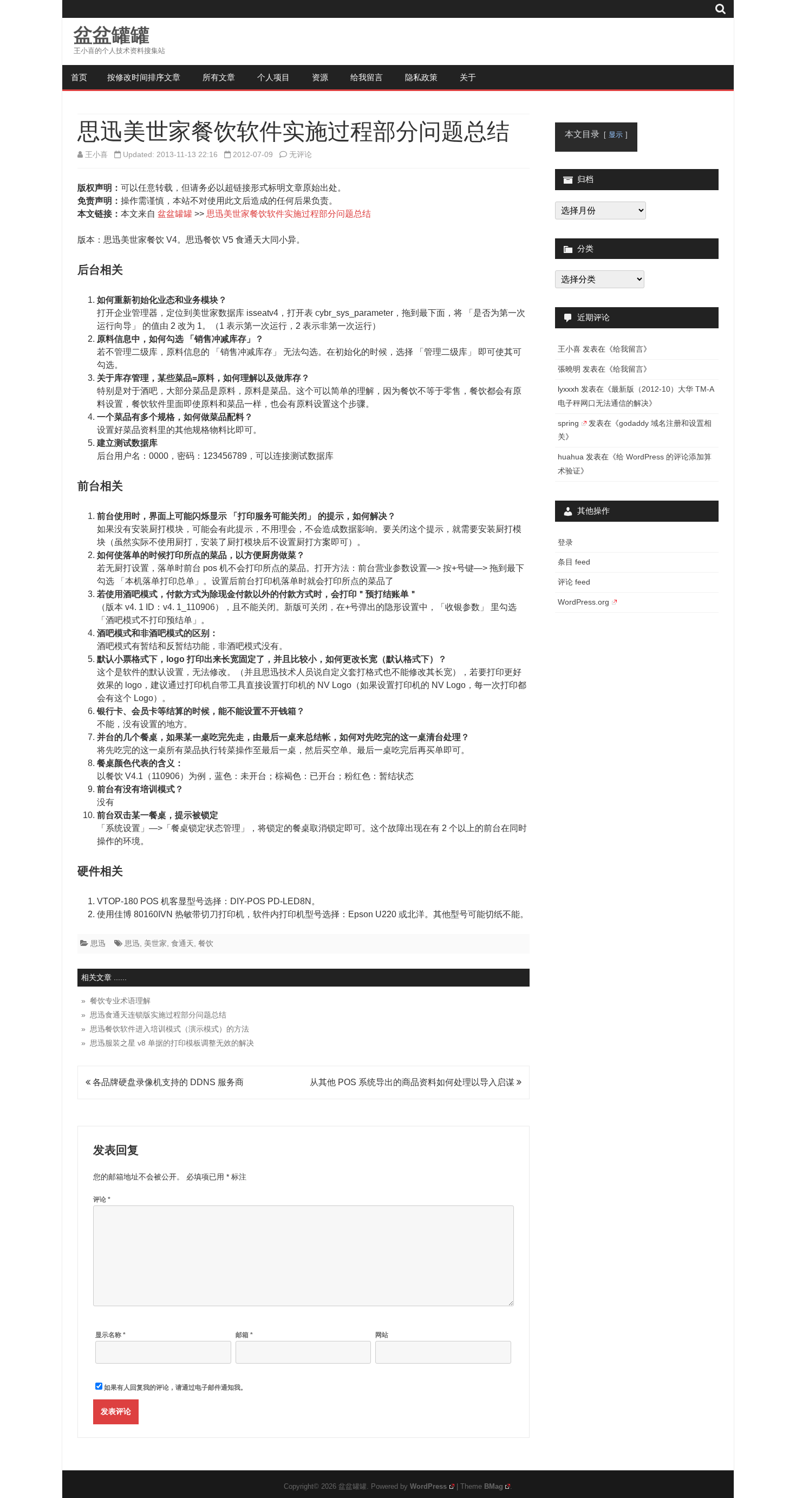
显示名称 (110, 1335)
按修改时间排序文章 (143, 77)
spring (568, 423)
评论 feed (574, 582)
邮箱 (244, 1335)
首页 (79, 77)
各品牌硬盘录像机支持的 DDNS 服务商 (167, 1082)
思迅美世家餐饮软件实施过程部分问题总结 (288, 213)
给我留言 (366, 77)
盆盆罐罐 (111, 34)
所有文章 (219, 77)
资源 (320, 77)
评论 (101, 1199)
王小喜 (96, 154)
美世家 (155, 943)
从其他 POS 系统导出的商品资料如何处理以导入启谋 (413, 1082)
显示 (616, 135)
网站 (381, 1335)
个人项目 (273, 77)
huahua (571, 456)
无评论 (300, 154)
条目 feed (574, 561)
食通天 (182, 943)
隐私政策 (421, 77)
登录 (565, 542)
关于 (468, 77)
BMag (493, 1486)
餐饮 (205, 943)
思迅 (98, 943)
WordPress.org (583, 602)
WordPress (428, 1486)
